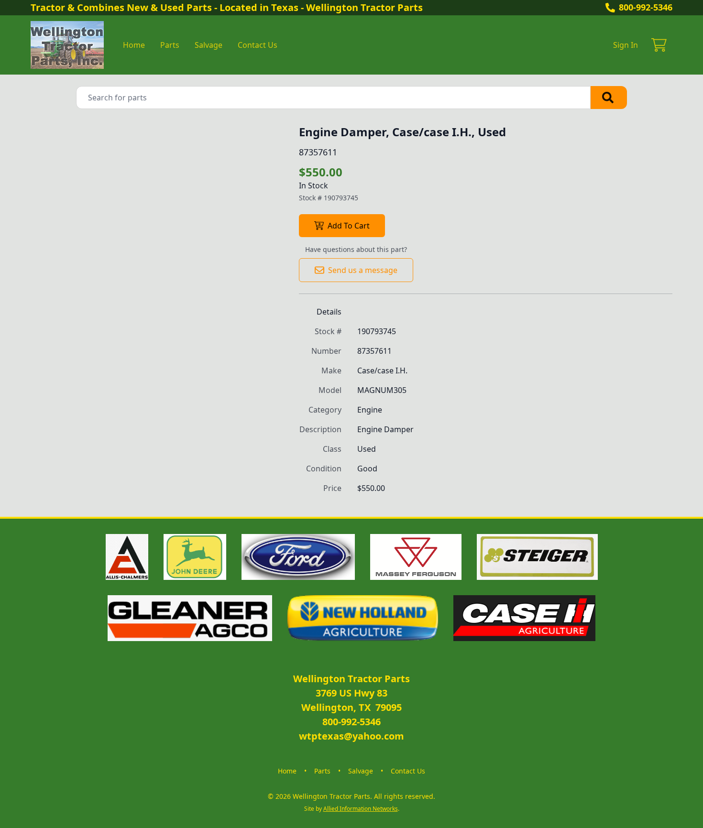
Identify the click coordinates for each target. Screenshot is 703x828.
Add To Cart (349, 225)
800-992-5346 (645, 7)
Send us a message (362, 270)
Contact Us (257, 45)
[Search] (609, 97)
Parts (169, 45)
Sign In (625, 45)
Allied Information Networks (360, 809)
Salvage (208, 45)
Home (134, 45)
